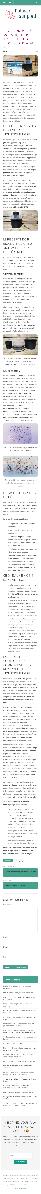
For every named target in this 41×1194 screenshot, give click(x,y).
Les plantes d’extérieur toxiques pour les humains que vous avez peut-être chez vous (19, 1031)
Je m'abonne (20, 1162)
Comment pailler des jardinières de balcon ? (19, 1061)
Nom (5, 937)
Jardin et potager (19, 861)
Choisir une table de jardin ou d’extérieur (18, 993)
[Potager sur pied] (20, 14)
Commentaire (8, 905)
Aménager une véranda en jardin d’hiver (18, 1092)
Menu (9, 2)
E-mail (6, 947)
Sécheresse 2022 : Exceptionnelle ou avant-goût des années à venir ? (19, 1025)
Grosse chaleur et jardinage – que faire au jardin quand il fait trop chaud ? (18, 1073)
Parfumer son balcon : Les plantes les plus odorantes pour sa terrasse (18, 1056)
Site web (6, 957)
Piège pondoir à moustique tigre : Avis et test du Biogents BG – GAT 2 (19, 1049)
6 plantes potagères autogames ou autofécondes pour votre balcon (16, 1087)
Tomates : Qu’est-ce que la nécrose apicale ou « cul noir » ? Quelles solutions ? (20, 1104)
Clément (5, 51)
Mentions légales (20, 1188)
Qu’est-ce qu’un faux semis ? (15, 885)
